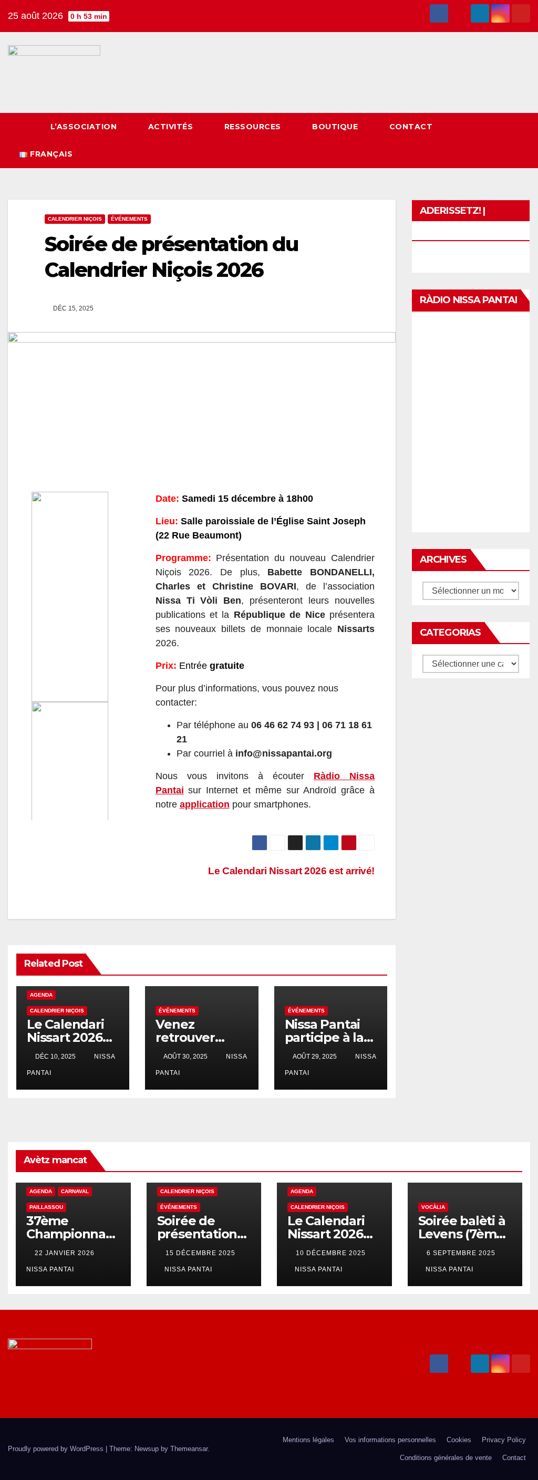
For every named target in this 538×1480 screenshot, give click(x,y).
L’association (84, 126)
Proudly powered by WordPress (57, 1449)
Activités (171, 126)
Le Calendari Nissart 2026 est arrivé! (65, 1037)
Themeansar (189, 1449)
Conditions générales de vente (446, 1458)
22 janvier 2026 (66, 1253)
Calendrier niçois (75, 219)
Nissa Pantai (188, 1269)
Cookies (459, 1440)
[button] (503, 140)
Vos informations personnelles (390, 1440)
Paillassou (46, 1207)
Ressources (254, 126)
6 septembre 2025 (461, 1253)
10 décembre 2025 (331, 1253)
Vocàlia (433, 1207)
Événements (129, 219)
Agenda (41, 995)
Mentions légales (308, 1440)
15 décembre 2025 (200, 1253)
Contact (412, 126)
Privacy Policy (504, 1440)
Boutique (336, 126)
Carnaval (75, 1191)
